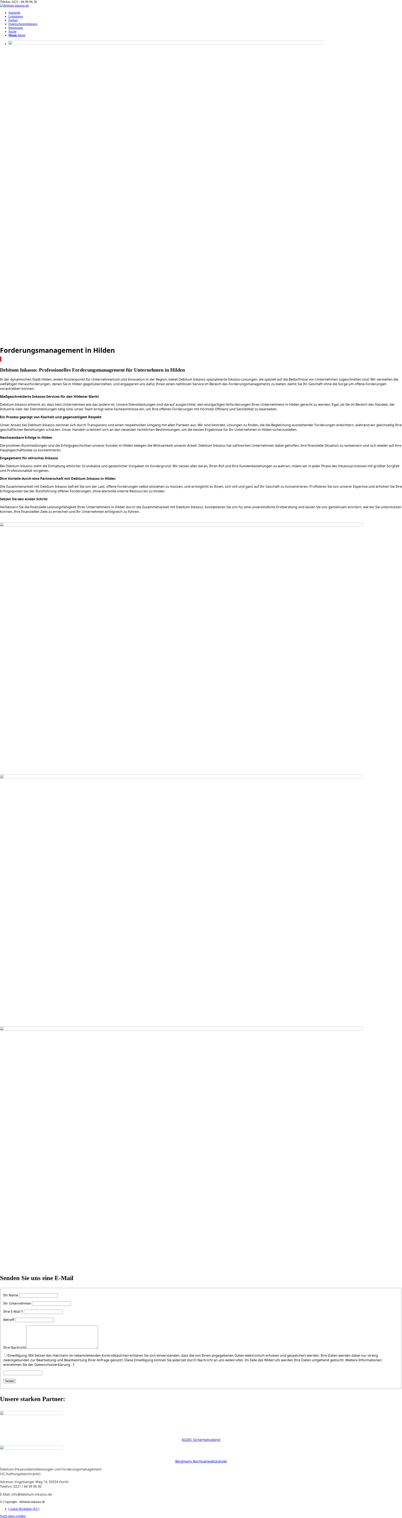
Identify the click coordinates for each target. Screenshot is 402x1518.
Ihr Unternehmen (17, 1303)
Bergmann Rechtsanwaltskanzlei (201, 1461)
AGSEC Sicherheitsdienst (201, 1439)
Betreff (8, 1319)
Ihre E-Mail (13, 1311)
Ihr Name (10, 1295)
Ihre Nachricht (14, 1347)
